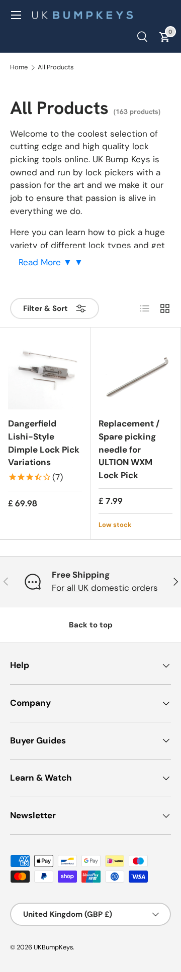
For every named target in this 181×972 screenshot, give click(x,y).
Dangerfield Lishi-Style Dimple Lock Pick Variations (43, 443)
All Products (55, 67)
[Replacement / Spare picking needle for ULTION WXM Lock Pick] (135, 372)
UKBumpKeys (53, 947)
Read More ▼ (46, 262)
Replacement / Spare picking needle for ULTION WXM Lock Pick (129, 449)
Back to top (91, 625)
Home (19, 67)
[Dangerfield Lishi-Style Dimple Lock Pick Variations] (45, 372)
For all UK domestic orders (105, 587)
